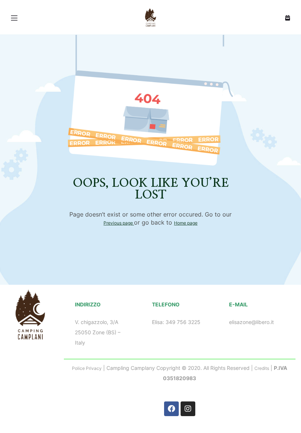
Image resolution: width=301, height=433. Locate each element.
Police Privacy (87, 368)
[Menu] (14, 17)
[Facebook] (171, 408)
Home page (185, 223)
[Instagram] (188, 408)
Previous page (119, 223)
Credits (261, 368)
